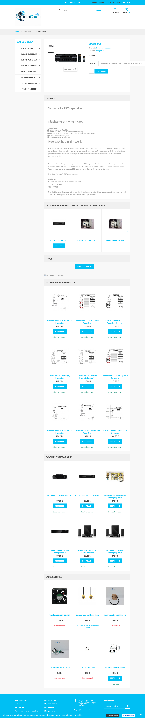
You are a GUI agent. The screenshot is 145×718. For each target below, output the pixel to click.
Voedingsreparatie (59, 457)
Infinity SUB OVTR (28, 71)
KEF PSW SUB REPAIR (29, 83)
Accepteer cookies (128, 715)
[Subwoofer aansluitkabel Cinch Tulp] (87, 596)
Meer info (50, 98)
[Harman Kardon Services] (87, 275)
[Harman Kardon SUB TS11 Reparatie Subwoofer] (115, 302)
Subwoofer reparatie (60, 282)
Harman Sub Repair (29, 54)
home (94, 2)
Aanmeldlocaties (21, 700)
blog (119, 2)
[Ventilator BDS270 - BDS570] (60, 596)
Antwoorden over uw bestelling (26, 711)
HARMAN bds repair (29, 66)
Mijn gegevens (49, 711)
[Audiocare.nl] (28, 17)
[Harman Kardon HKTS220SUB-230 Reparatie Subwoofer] (60, 412)
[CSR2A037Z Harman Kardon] (60, 649)
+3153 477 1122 (72, 2)
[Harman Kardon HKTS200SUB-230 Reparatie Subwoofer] (87, 412)
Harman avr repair (29, 60)
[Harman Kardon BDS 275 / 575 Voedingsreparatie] (115, 476)
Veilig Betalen (20, 707)
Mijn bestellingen (50, 700)
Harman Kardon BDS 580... (59, 240)
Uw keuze (92, 64)
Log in (128, 2)
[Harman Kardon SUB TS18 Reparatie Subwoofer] (87, 357)
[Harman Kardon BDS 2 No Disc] (87, 223)
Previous (46, 277)
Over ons (18, 704)
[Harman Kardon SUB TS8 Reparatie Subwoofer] (115, 357)
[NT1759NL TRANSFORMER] (115, 649)
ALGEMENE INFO (27, 48)
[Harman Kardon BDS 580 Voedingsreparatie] (59, 223)
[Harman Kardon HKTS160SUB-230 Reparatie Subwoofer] (115, 412)
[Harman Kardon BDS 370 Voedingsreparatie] (87, 531)
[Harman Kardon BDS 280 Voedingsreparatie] (60, 531)
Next (129, 277)
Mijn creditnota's (50, 704)
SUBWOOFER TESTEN (29, 89)
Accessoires (54, 577)
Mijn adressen (49, 707)
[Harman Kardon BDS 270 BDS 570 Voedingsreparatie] (60, 476)
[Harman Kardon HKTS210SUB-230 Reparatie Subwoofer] (60, 302)
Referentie (92, 48)
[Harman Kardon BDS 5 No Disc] (115, 223)
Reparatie (27, 32)
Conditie (92, 51)
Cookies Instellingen (112, 715)
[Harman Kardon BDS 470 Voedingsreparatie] (115, 531)
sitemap (111, 2)
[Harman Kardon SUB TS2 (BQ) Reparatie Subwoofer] (60, 357)
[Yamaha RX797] (51, 46)
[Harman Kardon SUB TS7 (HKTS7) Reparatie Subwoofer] (87, 302)
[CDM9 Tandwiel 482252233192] (115, 596)
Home (17, 32)
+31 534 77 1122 (84, 710)
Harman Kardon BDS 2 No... (87, 240)
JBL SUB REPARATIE (28, 77)
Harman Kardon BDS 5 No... (115, 240)
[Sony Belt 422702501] (87, 649)
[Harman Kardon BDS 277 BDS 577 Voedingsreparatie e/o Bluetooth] (87, 476)
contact (102, 2)
